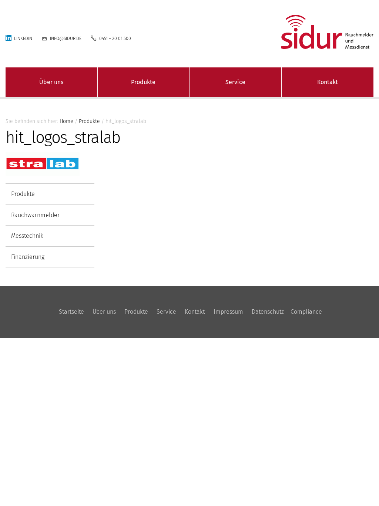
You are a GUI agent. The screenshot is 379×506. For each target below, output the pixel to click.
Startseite (71, 311)
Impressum (228, 311)
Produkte (143, 82)
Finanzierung (27, 256)
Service (235, 82)
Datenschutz (268, 311)
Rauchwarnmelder (35, 215)
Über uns (51, 82)
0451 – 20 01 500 (115, 38)
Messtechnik (27, 235)
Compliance (306, 311)
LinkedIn (23, 38)
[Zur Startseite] (315, 32)
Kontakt (327, 82)
